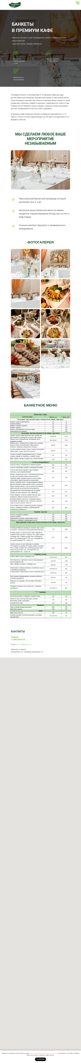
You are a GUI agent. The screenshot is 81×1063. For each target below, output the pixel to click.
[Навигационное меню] (78, 3)
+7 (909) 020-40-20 (18, 640)
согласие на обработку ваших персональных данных (43, 1053)
